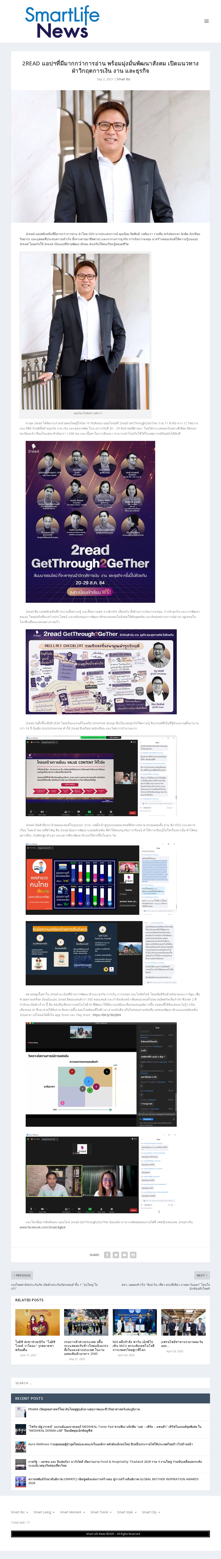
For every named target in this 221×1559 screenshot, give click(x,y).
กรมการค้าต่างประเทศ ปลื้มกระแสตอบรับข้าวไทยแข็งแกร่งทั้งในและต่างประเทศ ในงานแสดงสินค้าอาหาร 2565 (86, 1348)
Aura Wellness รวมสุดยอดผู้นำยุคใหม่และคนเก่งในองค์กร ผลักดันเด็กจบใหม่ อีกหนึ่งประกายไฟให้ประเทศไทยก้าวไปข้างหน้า (110, 1444)
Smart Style (125, 1512)
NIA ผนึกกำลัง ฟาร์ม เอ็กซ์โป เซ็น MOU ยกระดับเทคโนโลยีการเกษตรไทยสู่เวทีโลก (134, 1346)
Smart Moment (70, 1512)
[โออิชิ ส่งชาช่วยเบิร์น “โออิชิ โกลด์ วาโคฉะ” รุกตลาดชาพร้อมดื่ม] (37, 1322)
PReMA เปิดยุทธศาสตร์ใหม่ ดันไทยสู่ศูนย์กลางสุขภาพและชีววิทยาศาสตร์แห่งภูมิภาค (84, 1409)
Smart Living (42, 1512)
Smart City (149, 1512)
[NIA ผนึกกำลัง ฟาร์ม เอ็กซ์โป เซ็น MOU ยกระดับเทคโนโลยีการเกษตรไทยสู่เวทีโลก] (135, 1322)
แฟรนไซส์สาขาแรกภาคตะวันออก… (182, 1344)
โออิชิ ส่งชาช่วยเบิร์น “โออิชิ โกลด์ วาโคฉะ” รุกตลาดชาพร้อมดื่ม (35, 1346)
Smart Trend (99, 1512)
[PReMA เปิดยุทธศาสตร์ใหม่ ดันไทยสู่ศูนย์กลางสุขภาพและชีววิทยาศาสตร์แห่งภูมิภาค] (20, 1412)
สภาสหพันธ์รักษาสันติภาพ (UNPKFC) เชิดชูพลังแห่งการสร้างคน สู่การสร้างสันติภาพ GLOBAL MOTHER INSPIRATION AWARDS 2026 (113, 1481)
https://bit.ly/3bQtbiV (107, 1015)
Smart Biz (123, 79)
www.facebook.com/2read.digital (42, 1227)
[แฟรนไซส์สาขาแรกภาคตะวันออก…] (183, 1322)
